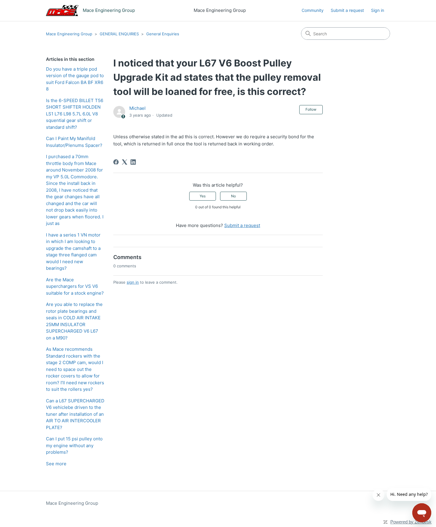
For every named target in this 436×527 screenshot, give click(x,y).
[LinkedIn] (133, 162)
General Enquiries (162, 33)
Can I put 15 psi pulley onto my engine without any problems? (74, 445)
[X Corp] (124, 162)
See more (56, 463)
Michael (137, 108)
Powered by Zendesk (411, 521)
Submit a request (347, 10)
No (233, 196)
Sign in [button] (377, 10)
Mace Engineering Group (69, 33)
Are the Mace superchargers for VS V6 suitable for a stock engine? (75, 286)
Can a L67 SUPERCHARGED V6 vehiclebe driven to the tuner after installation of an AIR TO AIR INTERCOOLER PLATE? (75, 414)
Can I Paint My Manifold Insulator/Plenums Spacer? (74, 142)
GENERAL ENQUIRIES (119, 33)
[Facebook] (116, 162)
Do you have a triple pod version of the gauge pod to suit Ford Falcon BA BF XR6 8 (75, 79)
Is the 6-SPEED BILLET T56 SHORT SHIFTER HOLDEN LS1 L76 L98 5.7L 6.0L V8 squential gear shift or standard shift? (74, 114)
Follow (310, 109)
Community (313, 10)
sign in (133, 282)
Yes (203, 196)
